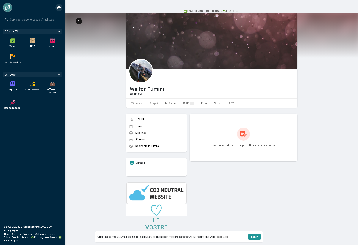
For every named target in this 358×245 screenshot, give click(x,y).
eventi (52, 46)
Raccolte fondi (12, 107)
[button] (32, 19)
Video (12, 46)
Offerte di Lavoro (52, 90)
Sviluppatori (41, 234)
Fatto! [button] (254, 236)
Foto (204, 103)
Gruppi (154, 103)
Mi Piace (170, 103)
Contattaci (28, 234)
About (7, 234)
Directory (16, 234)
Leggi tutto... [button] (223, 236)
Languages (12, 230)
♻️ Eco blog (37, 237)
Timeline (136, 103)
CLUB (188, 103)
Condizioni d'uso (20, 237)
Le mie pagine (12, 61)
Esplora (12, 89)
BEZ (32, 46)
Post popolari (32, 89)
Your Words (51, 237)
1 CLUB (139, 119)
